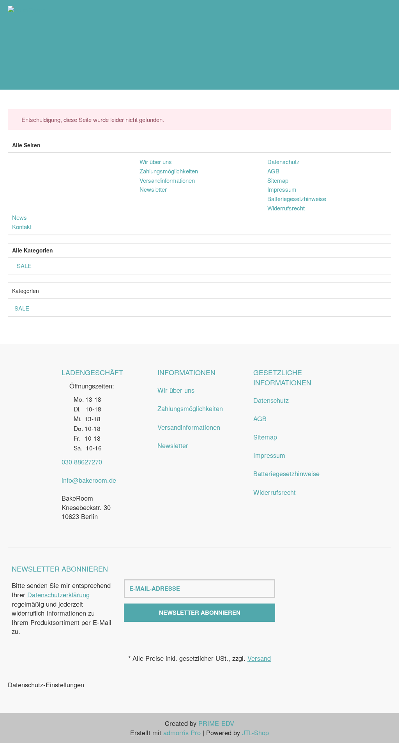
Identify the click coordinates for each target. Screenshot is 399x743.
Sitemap (265, 436)
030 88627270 (82, 461)
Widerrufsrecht (274, 492)
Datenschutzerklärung (58, 594)
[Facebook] (329, 600)
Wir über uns (175, 390)
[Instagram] (344, 600)
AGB (260, 418)
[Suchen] (371, 44)
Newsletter (172, 445)
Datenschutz (271, 400)
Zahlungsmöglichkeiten (190, 408)
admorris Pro (182, 732)
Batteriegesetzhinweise (286, 473)
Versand (259, 658)
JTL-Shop (255, 732)
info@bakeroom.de (89, 480)
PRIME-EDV (216, 723)
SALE (23, 265)
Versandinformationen (188, 427)
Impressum (269, 455)
